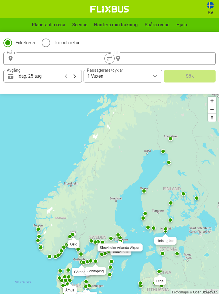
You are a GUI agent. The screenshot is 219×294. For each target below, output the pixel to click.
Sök (190, 76)
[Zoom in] (212, 101)
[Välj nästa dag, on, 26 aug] (74, 76)
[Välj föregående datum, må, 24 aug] (66, 76)
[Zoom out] (212, 109)
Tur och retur (67, 42)
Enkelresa (25, 42)
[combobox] (61, 58)
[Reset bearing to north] (212, 117)
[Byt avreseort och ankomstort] (109, 58)
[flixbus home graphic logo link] (110, 9)
